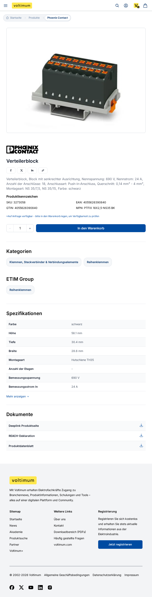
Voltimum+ (16, 550)
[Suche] (117, 5)
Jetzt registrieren (120, 544)
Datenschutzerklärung (107, 575)
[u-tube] (30, 587)
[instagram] (50, 587)
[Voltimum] (22, 6)
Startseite (16, 519)
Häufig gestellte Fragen (69, 538)
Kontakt (59, 525)
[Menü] (6, 6)
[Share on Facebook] (10, 170)
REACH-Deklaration (22, 435)
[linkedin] (40, 587)
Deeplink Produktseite (24, 425)
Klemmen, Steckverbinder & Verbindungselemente (44, 262)
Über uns (60, 519)
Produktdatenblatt (21, 446)
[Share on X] (21, 170)
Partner (14, 544)
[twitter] (21, 587)
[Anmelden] (125, 5)
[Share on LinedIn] (32, 170)
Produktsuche (19, 538)
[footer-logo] (76, 480)
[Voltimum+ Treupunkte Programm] (136, 5)
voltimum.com (63, 544)
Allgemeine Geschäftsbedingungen (66, 575)
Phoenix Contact (57, 17)
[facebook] (12, 587)
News (13, 525)
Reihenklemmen (98, 262)
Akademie (16, 532)
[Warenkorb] (145, 5)
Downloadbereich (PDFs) (70, 532)
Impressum (131, 575)
